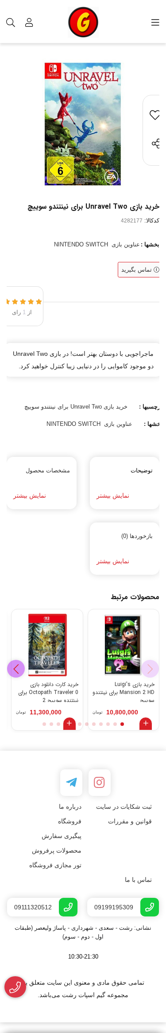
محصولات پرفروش (56, 850)
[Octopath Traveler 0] (47, 645)
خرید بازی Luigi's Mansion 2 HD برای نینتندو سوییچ (123, 691)
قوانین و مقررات (130, 821)
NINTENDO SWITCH (81, 244)
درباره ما (70, 806)
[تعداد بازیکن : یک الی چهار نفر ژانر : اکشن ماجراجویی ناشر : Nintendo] (124, 645)
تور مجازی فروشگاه (55, 865)
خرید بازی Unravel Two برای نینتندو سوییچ (75, 406)
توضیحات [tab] (142, 470)
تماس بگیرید (137, 269)
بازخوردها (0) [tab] (137, 536)
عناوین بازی (126, 244)
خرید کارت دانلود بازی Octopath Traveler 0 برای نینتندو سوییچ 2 (48, 691)
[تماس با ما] (15, 987)
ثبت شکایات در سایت (124, 806)
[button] (16, 669)
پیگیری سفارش (61, 835)
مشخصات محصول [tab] (48, 470)
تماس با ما (138, 879)
